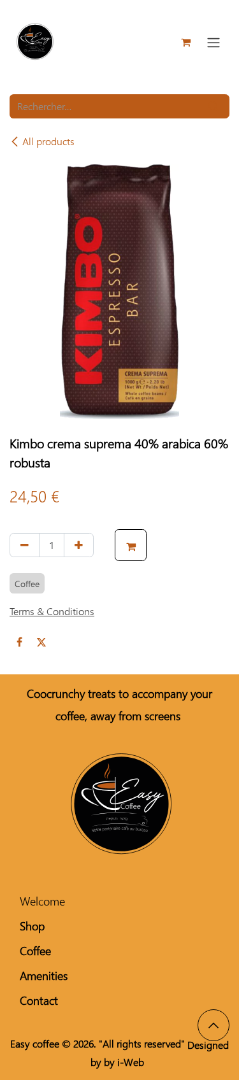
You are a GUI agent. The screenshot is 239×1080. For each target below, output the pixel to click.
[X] (41, 642)
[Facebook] (19, 642)
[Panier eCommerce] (185, 42)
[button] (131, 545)
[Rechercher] (213, 106)
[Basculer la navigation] (213, 42)
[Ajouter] (79, 545)
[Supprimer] (25, 545)
